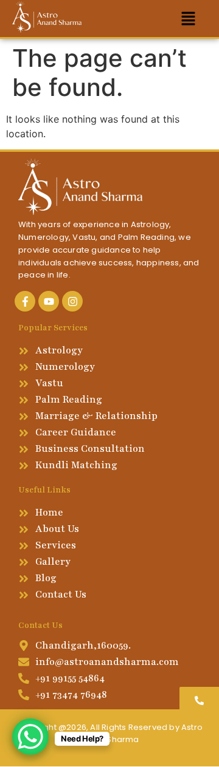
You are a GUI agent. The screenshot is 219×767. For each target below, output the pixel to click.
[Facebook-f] (25, 301)
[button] (188, 18)
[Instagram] (72, 301)
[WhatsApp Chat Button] (30, 736)
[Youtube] (48, 301)
